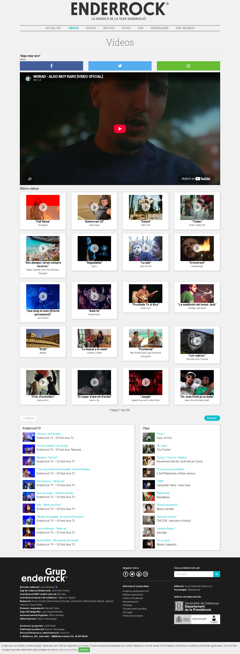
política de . (68, 649)
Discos (91, 28)
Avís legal (127, 612)
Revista (108, 28)
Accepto (84, 650)
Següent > (212, 418)
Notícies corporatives (133, 594)
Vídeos (74, 28)
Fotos (126, 28)
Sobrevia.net (194, 589)
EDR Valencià (185, 28)
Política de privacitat (133, 615)
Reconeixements (130, 601)
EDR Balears (159, 28)
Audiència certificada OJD (136, 591)
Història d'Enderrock (133, 598)
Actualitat (53, 28)
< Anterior (28, 418)
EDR (140, 28)
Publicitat (127, 605)
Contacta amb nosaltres (135, 608)
